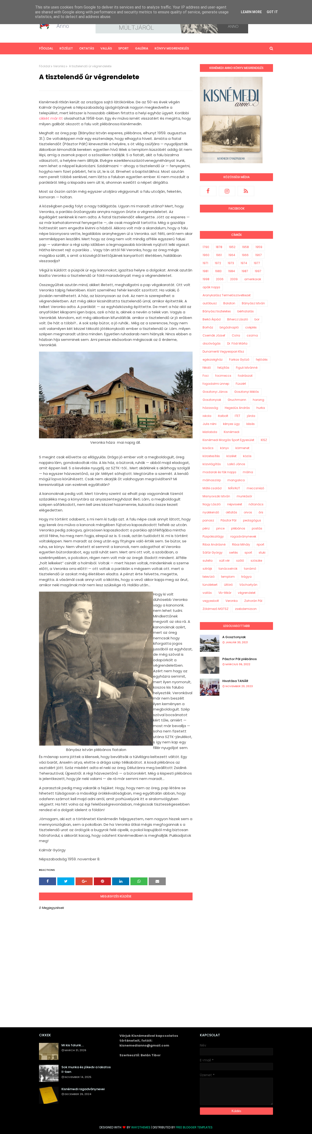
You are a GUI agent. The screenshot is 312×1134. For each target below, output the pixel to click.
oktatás (231, 512)
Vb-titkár (224, 593)
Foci (206, 376)
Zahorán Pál (253, 601)
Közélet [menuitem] (66, 48)
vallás (207, 593)
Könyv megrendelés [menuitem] (172, 48)
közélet (231, 456)
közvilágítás (212, 464)
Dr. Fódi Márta (237, 343)
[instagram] (227, 191)
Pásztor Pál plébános (239, 659)
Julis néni (209, 424)
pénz (206, 528)
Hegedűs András (237, 408)
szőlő (240, 560)
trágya (246, 577)
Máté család (212, 488)
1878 (219, 247)
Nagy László (212, 504)
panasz (208, 520)
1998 (206, 279)
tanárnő (250, 569)
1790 (206, 247)
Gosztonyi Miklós (246, 392)
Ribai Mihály (241, 544)
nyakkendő (211, 512)
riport (260, 544)
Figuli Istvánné (246, 367)
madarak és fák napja (219, 472)
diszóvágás (212, 343)
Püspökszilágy (213, 536)
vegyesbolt (211, 601)
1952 (232, 247)
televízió (208, 577)
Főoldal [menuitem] (46, 48)
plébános (238, 528)
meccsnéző (255, 488)
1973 (231, 263)
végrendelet (246, 593)
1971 (205, 263)
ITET (237, 416)
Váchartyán (248, 585)
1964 (231, 255)
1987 (245, 271)
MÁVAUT (234, 488)
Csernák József (214, 335)
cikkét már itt (51, 118)
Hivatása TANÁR (235, 681)
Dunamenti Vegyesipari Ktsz (223, 351)
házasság (210, 408)
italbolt (223, 416)
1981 (205, 271)
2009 (234, 279)
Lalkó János (236, 464)
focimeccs (223, 376)
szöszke (256, 560)
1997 (258, 271)
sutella (208, 560)
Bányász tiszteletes (217, 311)
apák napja (211, 287)
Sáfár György (213, 552)
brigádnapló (229, 327)
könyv (224, 448)
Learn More (251, 12)
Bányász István (253, 303)
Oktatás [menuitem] (86, 48)
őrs (261, 512)
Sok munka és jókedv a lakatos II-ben (86, 1069)
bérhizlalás (245, 311)
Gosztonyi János (215, 392)
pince (220, 528)
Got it (272, 12)
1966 (245, 255)
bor (256, 319)
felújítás (223, 367)
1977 (257, 263)
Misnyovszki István (216, 496)
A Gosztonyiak (234, 637)
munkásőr (244, 496)
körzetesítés (211, 456)
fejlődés (262, 359)
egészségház (213, 359)
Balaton (229, 303)
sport (248, 552)
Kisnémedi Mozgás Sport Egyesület (228, 440)
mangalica (236, 480)
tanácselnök (228, 569)
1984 (231, 271)
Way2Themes (140, 1127)
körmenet (242, 448)
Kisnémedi (231, 432)
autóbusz (210, 303)
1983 (218, 271)
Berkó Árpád (212, 319)
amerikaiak (252, 279)
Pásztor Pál (228, 520)
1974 (244, 263)
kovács (208, 448)
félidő (207, 367)
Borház (208, 327)
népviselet (234, 504)
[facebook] (208, 191)
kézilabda (210, 432)
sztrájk (207, 569)
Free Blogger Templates (194, 1127)
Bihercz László (237, 319)
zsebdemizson (246, 609)
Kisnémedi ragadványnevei (83, 1089)
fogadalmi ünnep (216, 384)
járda (251, 416)
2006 (220, 279)
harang (258, 400)
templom (228, 577)
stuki (262, 552)
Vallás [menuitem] (106, 48)
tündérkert (210, 585)
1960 (206, 255)
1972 (218, 263)
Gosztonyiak (212, 400)
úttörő (228, 585)
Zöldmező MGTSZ (215, 609)
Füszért (241, 384)
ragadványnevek (243, 536)
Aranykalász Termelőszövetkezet (227, 295)
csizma (252, 335)
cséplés (251, 327)
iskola (207, 416)
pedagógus (252, 520)
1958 (245, 247)
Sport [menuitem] (123, 48)
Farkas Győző (239, 359)
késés (250, 424)
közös (247, 456)
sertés (233, 552)
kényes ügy (231, 424)
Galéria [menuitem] (141, 48)
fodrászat (245, 376)
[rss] (246, 191)
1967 (258, 255)
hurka (260, 408)
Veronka (59, 66)
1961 (219, 255)
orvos (248, 512)
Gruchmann (237, 400)
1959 (258, 247)
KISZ (264, 440)
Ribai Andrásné (214, 544)
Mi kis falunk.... (72, 1045)
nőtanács (256, 504)
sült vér (224, 560)
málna (248, 472)
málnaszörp (212, 480)
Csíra (236, 335)
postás (257, 528)
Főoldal (44, 66)
